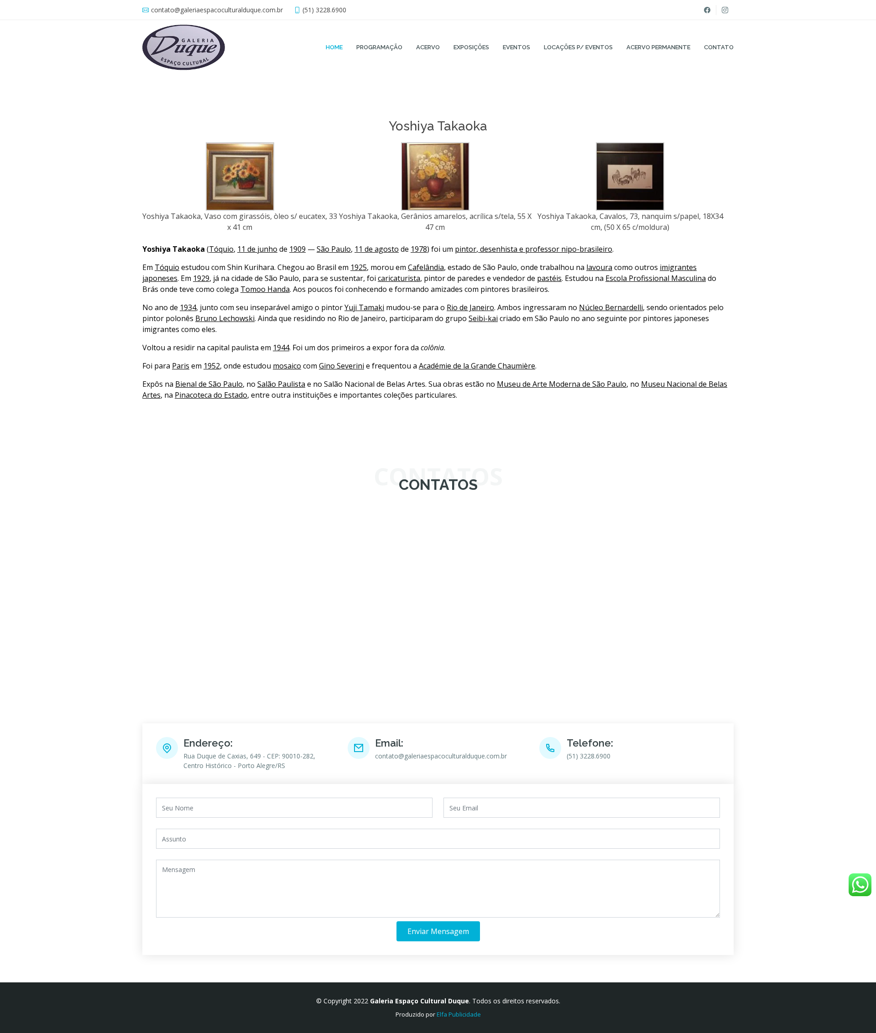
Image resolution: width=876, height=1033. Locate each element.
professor (542, 249)
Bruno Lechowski (225, 318)
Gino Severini (341, 366)
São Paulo (334, 249)
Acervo (428, 47)
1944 (281, 348)
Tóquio (221, 249)
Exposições (471, 47)
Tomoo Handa (265, 289)
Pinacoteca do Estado (211, 395)
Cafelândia (426, 267)
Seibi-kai (483, 318)
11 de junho (257, 249)
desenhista (498, 249)
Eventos (516, 47)
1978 (419, 249)
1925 (358, 267)
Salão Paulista (281, 384)
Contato (719, 47)
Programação (379, 47)
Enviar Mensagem (438, 931)
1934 (188, 307)
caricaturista (399, 278)
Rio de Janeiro (470, 307)
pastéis (549, 278)
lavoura (599, 267)
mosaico (287, 366)
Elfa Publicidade (459, 1014)
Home (334, 47)
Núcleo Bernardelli (611, 307)
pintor (465, 249)
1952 (211, 366)
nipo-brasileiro (586, 249)
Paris (180, 366)
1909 (297, 249)
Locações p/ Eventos (578, 47)
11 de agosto (377, 249)
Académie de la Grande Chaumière (477, 366)
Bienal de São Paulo (209, 384)
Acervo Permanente (658, 47)
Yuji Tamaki (364, 307)
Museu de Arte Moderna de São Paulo (561, 384)
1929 (201, 278)
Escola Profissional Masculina (655, 278)
